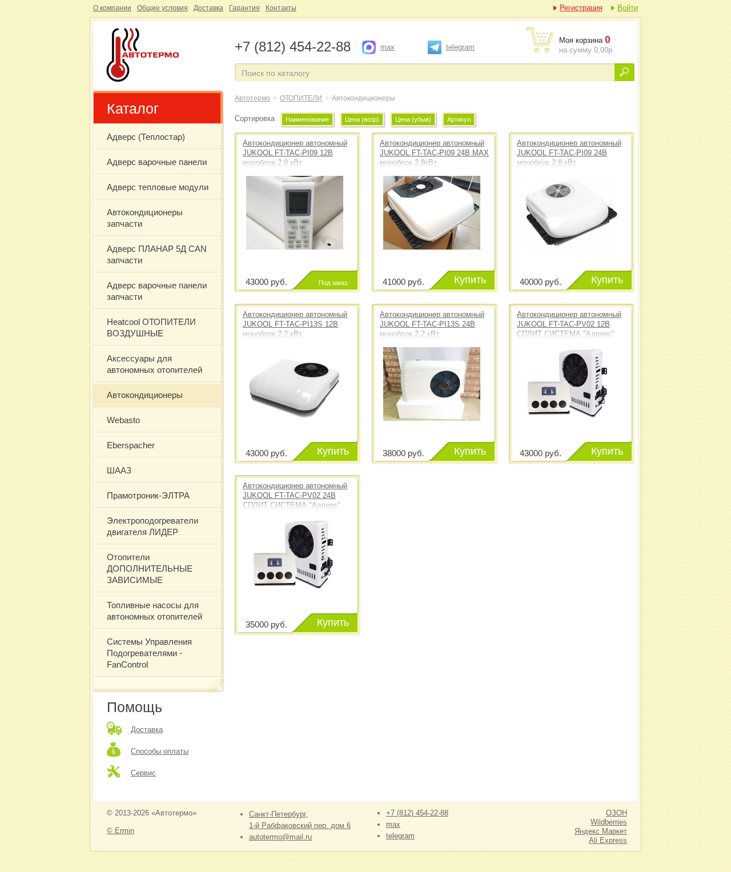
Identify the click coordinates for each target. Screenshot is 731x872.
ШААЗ (119, 470)
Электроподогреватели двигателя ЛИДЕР (152, 526)
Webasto (123, 420)
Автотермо (252, 98)
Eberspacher (131, 445)
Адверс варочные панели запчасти (157, 291)
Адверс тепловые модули (157, 187)
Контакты (281, 8)
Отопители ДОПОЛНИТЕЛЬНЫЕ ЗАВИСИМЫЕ (149, 568)
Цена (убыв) (413, 119)
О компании (112, 8)
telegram (460, 47)
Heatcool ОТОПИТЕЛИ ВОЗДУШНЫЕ (151, 327)
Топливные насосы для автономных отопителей (154, 610)
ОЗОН (616, 813)
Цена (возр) (362, 119)
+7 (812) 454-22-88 (417, 813)
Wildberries (609, 822)
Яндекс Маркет (601, 831)
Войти (627, 7)
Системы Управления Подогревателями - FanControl (149, 653)
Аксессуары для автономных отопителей (154, 364)
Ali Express (608, 840)
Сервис (143, 773)
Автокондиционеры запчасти (145, 217)
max (387, 47)
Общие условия (162, 8)
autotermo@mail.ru (280, 837)
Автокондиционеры (163, 56)
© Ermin (120, 830)
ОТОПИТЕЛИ (301, 98)
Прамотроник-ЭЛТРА (148, 495)
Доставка (208, 8)
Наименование (307, 119)
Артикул (459, 119)
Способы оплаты (159, 751)
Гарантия (244, 8)
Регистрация (581, 7)
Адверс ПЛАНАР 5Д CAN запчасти (157, 254)
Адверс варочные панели (157, 162)
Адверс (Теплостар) (146, 137)
